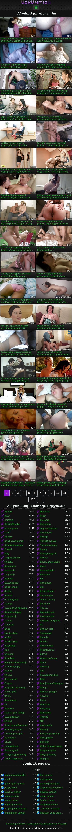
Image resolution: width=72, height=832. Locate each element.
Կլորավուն (10, 691)
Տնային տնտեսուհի (15, 662)
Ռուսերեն (45, 712)
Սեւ (42, 587)
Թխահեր (45, 511)
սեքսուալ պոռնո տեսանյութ (52, 787)
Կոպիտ (44, 696)
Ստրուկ (44, 666)
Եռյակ (43, 549)
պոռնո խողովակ (49, 783)
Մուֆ (43, 662)
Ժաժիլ (7, 591)
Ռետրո (44, 687)
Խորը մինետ (47, 591)
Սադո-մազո (46, 645)
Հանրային (46, 725)
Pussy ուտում (47, 650)
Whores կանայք (48, 658)
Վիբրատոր (10, 679)
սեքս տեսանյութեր (15, 775)
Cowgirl (8, 549)
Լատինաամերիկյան (51, 683)
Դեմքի (8, 637)
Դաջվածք (9, 645)
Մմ (41, 624)
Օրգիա (8, 683)
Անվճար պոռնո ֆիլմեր (16, 808)
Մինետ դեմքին (48, 691)
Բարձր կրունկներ (14, 712)
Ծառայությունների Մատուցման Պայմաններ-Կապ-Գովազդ (36, 824)
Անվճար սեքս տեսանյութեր (52, 813)
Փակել (43, 641)
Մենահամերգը (12, 612)
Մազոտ (8, 578)
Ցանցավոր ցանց (50, 733)
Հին (42, 671)
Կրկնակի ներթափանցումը (16, 687)
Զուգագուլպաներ (50, 562)
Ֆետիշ (8, 721)
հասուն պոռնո (12, 792)
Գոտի (7, 696)
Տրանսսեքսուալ (13, 758)
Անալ (43, 566)
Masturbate (9, 570)
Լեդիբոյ (44, 758)
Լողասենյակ (11, 746)
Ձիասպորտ (11, 528)
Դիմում (8, 595)
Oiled (42, 679)
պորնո (8, 779)
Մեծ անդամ (11, 587)
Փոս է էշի (45, 704)
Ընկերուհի (10, 616)
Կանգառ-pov (47, 616)
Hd (41, 578)
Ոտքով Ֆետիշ (48, 754)
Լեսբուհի (9, 574)
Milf (41, 721)
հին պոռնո (46, 775)
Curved (43, 654)
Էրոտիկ (44, 637)
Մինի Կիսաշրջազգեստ (52, 746)
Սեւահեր (9, 658)
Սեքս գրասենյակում (15, 725)
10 (57, 492)
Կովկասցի (46, 633)
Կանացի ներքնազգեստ (16, 608)
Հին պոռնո (46, 779)
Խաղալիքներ (47, 570)
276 (32, 499)
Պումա (8, 675)
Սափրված (46, 532)
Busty (7, 516)
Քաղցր (8, 604)
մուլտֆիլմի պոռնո (14, 813)
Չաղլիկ (44, 717)
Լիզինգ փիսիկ (12, 557)
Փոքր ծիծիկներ (48, 528)
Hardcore (8, 520)
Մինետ (8, 511)
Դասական (10, 700)
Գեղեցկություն (48, 553)
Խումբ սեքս (10, 633)
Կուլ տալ (45, 708)
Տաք (6, 553)
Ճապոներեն (11, 583)
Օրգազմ (9, 654)
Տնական (9, 624)
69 (5, 704)
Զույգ (7, 629)
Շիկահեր (45, 524)
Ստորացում (11, 750)
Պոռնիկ (8, 562)
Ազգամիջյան (47, 612)
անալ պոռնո (11, 796)
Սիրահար (45, 583)
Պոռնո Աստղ (47, 800)
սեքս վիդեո (36, 2)
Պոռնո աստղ (47, 599)
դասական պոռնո (14, 783)
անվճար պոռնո (49, 804)
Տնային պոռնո (48, 792)
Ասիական (10, 566)
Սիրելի (44, 537)
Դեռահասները (48, 545)
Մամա (8, 671)
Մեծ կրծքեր (10, 641)
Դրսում (44, 608)
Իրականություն (49, 675)
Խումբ (7, 742)
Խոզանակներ (48, 750)
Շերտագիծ (46, 595)
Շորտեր (44, 742)
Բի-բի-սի (45, 604)
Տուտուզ (44, 520)
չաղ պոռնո (10, 787)
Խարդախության (13, 733)
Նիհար (8, 620)
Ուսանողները (12, 666)
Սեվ (6, 650)
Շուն (7, 532)
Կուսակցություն (13, 729)
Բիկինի (44, 729)
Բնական (45, 574)
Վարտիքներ (11, 599)
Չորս (43, 700)
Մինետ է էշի (47, 629)
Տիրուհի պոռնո (13, 804)
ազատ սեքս (11, 800)
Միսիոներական (13, 545)
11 (64, 492)
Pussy (43, 516)
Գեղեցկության (48, 541)
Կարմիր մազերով (50, 620)
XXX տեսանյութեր (50, 808)
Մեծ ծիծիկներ (12, 524)
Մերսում (9, 708)
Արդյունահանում (14, 541)
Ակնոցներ (10, 738)
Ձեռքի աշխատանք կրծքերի (16, 754)
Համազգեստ (11, 717)
